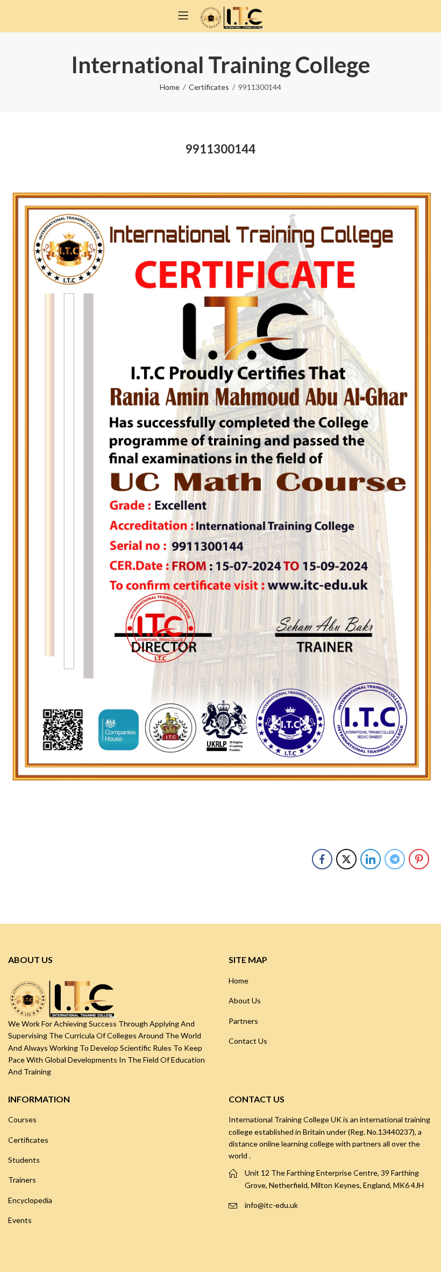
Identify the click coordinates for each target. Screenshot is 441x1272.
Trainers (22, 1179)
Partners (243, 1020)
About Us (245, 1000)
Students (24, 1159)
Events (20, 1220)
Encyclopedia (30, 1200)
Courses (22, 1119)
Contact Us (248, 1040)
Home (170, 87)
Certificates (209, 87)
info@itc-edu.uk (271, 1205)
